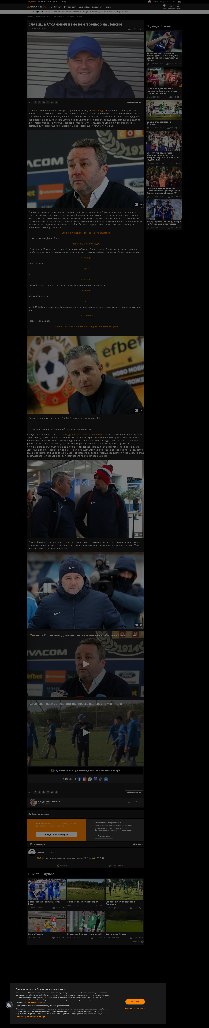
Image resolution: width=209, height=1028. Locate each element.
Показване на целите (135, 1008)
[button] (9, 1005)
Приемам (135, 1002)
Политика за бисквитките (36, 1002)
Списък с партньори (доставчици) (30, 1017)
